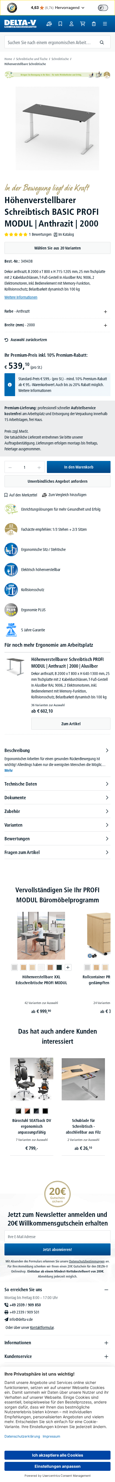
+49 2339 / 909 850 (25, 1305)
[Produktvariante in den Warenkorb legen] (68, 967)
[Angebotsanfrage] (93, 23)
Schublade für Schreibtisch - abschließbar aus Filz (83, 1126)
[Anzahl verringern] (9, 467)
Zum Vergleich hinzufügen (68, 494)
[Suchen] (102, 41)
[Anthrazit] (59, 967)
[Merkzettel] (60, 23)
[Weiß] (41, 967)
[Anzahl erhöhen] (39, 467)
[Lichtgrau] (14, 967)
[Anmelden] (71, 23)
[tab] (57, 760)
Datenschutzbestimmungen (87, 1261)
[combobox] (49, 41)
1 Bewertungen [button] (40, 234)
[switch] (103, 8)
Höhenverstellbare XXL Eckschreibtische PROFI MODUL (41, 979)
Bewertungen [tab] (17, 838)
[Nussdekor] (50, 967)
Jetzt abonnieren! (57, 1249)
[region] (57, 128)
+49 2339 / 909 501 (24, 1312)
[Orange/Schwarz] (27, 1111)
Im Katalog (66, 234)
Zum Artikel (71, 723)
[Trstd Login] (106, 7)
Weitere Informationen (20, 297)
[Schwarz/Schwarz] (18, 1111)
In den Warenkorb (79, 467)
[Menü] (105, 23)
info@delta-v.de (21, 1319)
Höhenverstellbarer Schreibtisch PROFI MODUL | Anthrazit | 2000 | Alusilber (67, 662)
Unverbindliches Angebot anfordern (57, 481)
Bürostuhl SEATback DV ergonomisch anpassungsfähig (31, 1126)
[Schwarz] (45, 1111)
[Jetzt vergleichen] (49, 23)
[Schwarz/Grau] (36, 1111)
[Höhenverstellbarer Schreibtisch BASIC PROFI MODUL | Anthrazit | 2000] (57, 128)
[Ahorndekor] (32, 967)
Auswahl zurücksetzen (29, 339)
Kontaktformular (42, 1327)
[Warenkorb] (82, 23)
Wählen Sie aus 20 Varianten (57, 248)
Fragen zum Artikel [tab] (22, 852)
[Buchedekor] (23, 967)
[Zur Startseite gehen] (20, 24)
